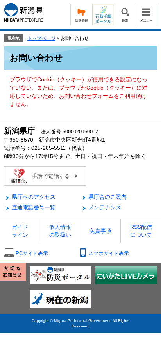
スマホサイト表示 (108, 253)
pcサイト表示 (32, 253)
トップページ (41, 38)
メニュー (146, 14)
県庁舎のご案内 (107, 197)
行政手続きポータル (103, 14)
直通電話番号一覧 (33, 207)
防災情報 (81, 14)
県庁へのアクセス (33, 197)
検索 (125, 14)
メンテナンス (104, 207)
